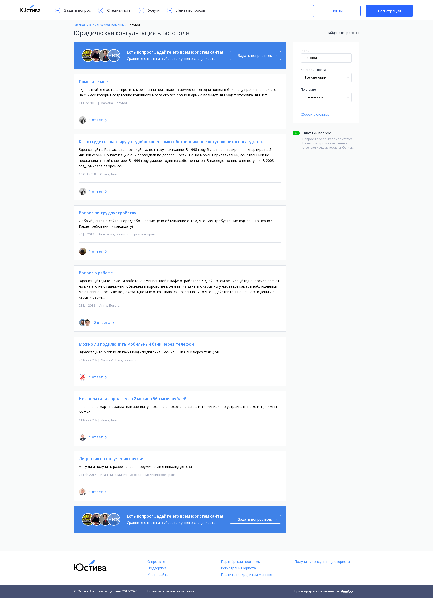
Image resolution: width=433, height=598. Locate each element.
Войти (337, 10)
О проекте (156, 561)
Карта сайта (157, 574)
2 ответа (102, 322)
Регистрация (389, 10)
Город (305, 50)
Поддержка (157, 568)
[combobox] (326, 77)
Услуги (154, 10)
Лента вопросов (190, 10)
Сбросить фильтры (315, 114)
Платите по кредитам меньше (246, 574)
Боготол (121, 103)
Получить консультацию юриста (322, 561)
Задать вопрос (77, 10)
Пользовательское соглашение (170, 591)
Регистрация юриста (238, 568)
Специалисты (119, 10)
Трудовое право (144, 234)
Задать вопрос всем (255, 55)
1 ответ (96, 119)
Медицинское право (160, 475)
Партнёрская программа (242, 561)
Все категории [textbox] (315, 77)
